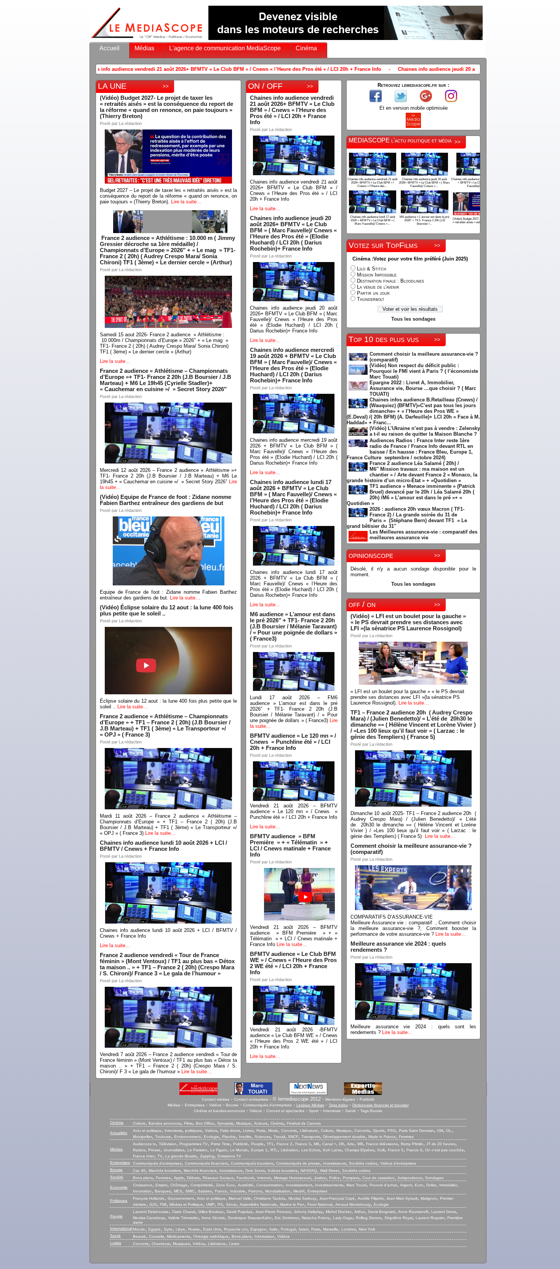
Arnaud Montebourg (353, 1204)
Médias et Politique (186, 1204)
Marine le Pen (292, 1204)
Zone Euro (225, 1185)
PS (220, 1204)
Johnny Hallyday (308, 1212)
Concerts (289, 1130)
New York (367, 1229)
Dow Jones (255, 1170)
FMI (163, 1204)
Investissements (329, 1185)
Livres (248, 1130)
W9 (360, 1144)
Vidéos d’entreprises (398, 1163)
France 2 (284, 1144)
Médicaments (178, 1236)
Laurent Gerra (443, 1212)
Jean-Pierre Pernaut (273, 1212)
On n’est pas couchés (444, 1150)
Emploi (161, 1185)
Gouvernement (181, 1198)
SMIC (190, 1191)
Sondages (434, 1178)
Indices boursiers (283, 1170)
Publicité (367, 1099)
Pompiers (351, 1178)
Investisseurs (334, 1163)
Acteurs (260, 1123)
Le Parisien (197, 1150)
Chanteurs (161, 1244)
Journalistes (173, 1150)
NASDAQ (309, 1170)
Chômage (178, 1185)
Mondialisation (277, 1191)
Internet (264, 1178)
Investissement (299, 1185)
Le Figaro (218, 1150)
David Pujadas (239, 1212)
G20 (153, 1204)
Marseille (330, 1229)
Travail (279, 1137)
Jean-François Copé (337, 1198)
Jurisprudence (409, 1178)
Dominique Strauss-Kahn (250, 1218)
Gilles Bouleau (211, 1212)
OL (448, 1130)
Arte (350, 1144)
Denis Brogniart (381, 1212)
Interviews (332, 1111)
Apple (179, 1178)
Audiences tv (144, 1144)
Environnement (187, 1137)
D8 (341, 1144)
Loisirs (115, 1243)
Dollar (431, 1185)
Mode (273, 1130)
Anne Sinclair (213, 1218)
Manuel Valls (240, 1198)
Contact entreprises (251, 1099)
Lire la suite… (186, 202)
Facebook (245, 1178)
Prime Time (220, 1144)
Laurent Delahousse (151, 1212)
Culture (139, 1123)
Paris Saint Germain (416, 1130)
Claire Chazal (183, 1212)
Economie (119, 1187)
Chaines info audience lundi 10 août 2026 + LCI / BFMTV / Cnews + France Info (163, 846)
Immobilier (448, 1185)
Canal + (329, 1144)
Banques (163, 1191)
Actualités (118, 1133)
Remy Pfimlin (412, 1144)
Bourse (232, 1105)
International (121, 1228)
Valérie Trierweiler (183, 1218)
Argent (406, 1185)
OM (440, 1130)
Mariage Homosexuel (292, 1178)
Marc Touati (356, 1185)
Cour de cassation (378, 1178)
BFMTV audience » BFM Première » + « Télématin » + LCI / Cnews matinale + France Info (290, 845)
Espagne (258, 1229)
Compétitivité (201, 1185)
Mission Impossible (377, 275)
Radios (139, 1150)
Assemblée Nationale (258, 1204)
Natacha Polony (316, 1218)
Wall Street (329, 1170)
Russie (194, 1229)
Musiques (181, 1244)
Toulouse (163, 1137)
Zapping (207, 1156)
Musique (243, 1123)
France (221, 1191)
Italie (273, 1229)
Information (264, 1236)
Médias (144, 48)
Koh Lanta (332, 1150)
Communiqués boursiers (252, 1163)
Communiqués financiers (206, 1163)
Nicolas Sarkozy (302, 1198)
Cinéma (306, 48)
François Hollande (149, 1198)
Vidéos (215, 1105)
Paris (260, 1130)
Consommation (269, 1185)
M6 (316, 1144)
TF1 (270, 1144)
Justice (320, 1178)
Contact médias (215, 1099)
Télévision (167, 1144)
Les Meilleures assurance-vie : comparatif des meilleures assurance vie (423, 534)
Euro (419, 1185)
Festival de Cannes (304, 1123)
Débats (193, 1178)
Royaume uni (235, 1229)
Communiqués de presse (298, 1163)
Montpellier (142, 1137)
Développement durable (344, 1137)
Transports (310, 1137)
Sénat (231, 1204)
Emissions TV (229, 1156)
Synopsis (225, 1123)
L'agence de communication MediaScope (225, 48)
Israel (303, 1229)
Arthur (359, 1212)
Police (334, 1178)
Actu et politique (147, 1130)
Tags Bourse (371, 1111)
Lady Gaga (343, 1218)
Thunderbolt (370, 299)
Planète (229, 1137)
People (257, 1144)
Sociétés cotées (363, 1163)
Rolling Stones (368, 1218)
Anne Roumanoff (413, 1212)
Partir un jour (373, 293)
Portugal (288, 1229)
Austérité (245, 1185)
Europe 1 (259, 1150)
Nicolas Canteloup (149, 1218)
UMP (210, 1204)
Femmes (406, 1137)
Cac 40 (139, 1170)
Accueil (109, 48)
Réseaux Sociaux (218, 1178)
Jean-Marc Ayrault (402, 1198)
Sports (378, 1130)
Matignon (429, 1198)
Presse (154, 1150)
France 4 (414, 1150)
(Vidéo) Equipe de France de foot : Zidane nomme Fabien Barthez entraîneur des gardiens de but (165, 500)
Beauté (139, 1236)
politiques (193, 1130)
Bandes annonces (165, 1123)
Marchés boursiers (165, 1170)
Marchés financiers (200, 1170)
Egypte (154, 1229)
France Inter (143, 1156)
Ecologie (211, 1137)
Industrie (237, 1191)
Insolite (245, 1137)
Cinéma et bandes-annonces (219, 1111)
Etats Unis (212, 1229)
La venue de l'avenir (378, 287)
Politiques (118, 1201)
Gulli (381, 1150)
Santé (350, 1111)
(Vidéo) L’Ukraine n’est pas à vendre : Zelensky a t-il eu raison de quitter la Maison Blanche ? (425, 431)
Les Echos (310, 1150)
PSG (391, 1130)
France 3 (303, 1144)
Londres (348, 1229)
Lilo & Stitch (371, 269)
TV (159, 1156)
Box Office (205, 1123)
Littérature (309, 1130)
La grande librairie (181, 1156)
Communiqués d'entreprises (267, 1105)
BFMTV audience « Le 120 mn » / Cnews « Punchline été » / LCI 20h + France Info (293, 742)
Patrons (255, 1191)
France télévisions (382, 1144)
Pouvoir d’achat (383, 1185)
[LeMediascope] (147, 40)
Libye (180, 1229)
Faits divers (230, 1130)
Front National (319, 1204)
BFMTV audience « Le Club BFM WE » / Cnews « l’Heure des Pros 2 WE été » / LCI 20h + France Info (293, 963)
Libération (289, 1150)
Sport (313, 1111)
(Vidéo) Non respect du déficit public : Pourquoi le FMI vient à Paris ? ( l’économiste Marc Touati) (424, 371)
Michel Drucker (338, 1212)
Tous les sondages (413, 319)
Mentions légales (340, 1099)
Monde (139, 1229)
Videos (256, 1111)
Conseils (156, 1236)
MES (178, 1191)
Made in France (382, 1137)
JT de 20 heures (440, 1144)
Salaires (205, 1191)
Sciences (262, 1137)
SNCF (293, 1137)
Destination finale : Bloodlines (390, 281)
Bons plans (143, 1178)
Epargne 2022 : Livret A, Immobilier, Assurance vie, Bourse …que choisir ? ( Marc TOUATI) (423, 388)
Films (188, 1123)
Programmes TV (193, 1144)
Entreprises (195, 1105)
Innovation (142, 1191)
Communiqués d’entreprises (157, 1163)
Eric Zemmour (287, 1218)
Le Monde (239, 1150)
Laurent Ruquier (430, 1218)
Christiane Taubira (269, 1198)
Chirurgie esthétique (211, 1236)
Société (116, 1177)
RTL (274, 1150)
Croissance (142, 1185)
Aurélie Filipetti (370, 1198)
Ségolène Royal (398, 1218)
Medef (298, 1191)
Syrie (168, 1229)
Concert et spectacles (285, 1111)
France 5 (395, 1150)
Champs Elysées (359, 1150)
